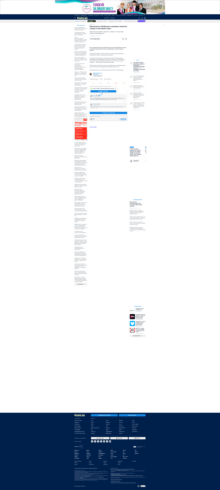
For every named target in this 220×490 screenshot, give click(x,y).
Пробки (144, 15)
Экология (134, 427)
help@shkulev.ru (82, 477)
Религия (120, 433)
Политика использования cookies (116, 479)
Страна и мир (134, 426)
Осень (120, 424)
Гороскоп (118, 15)
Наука (107, 429)
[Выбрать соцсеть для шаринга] (126, 39)
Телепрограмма (107, 15)
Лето (107, 426)
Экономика (134, 429)
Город (92, 426)
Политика (121, 426)
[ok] (98, 441)
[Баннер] (91, 21)
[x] (107, 441)
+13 (122, 110)
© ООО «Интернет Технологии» (79, 486)
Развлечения (121, 431)
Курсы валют (123, 15)
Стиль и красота (135, 424)
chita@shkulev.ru (87, 476)
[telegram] (92, 441)
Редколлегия (130, 15)
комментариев (96, 38)
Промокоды (90, 15)
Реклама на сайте (78, 420)
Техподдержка (77, 429)
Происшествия (122, 427)
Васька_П (94, 95)
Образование (108, 433)
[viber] (101, 441)
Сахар (101, 79)
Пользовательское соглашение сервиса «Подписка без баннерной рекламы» (123, 482)
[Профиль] (144, 18)
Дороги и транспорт (95, 427)
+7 (122, 101)
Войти (94, 119)
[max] (104, 441)
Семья (133, 420)
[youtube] (110, 441)
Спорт (133, 422)
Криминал (108, 422)
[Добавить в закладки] (123, 39)
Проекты (140, 15)
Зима (107, 420)
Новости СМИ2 (93, 127)
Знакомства (96, 15)
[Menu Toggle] (75, 18)
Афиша (113, 15)
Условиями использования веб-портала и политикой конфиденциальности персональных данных (127, 475)
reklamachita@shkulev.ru (130, 469)
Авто (92, 420)
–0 (125, 101)
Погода (101, 15)
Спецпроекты (135, 431)
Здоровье (93, 433)
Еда (91, 429)
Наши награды (77, 426)
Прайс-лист (76, 422)
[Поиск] (139, 18)
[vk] (95, 441)
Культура (108, 424)
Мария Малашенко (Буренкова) (97, 74)
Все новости (77, 15)
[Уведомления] (142, 18)
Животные (93, 431)
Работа (120, 429)
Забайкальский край (94, 79)
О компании (76, 424)
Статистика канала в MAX (79, 433)
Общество (121, 420)
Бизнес (92, 422)
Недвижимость (84, 15)
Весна (92, 424)
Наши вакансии (77, 427)
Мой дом (108, 427)
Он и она (121, 422)
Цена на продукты (107, 79)
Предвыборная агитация (79, 431)
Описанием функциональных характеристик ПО (118, 474)
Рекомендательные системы (115, 481)
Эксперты (136, 15)
